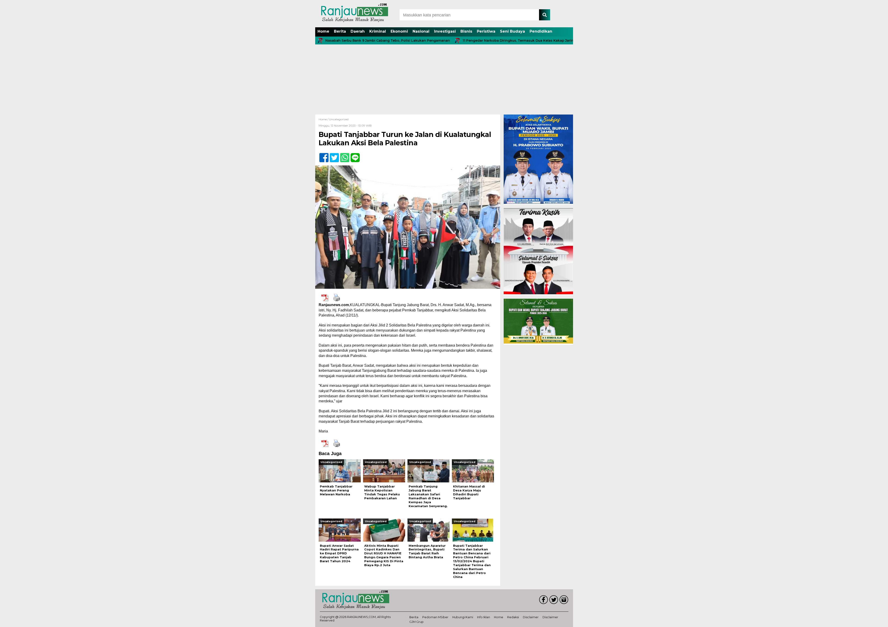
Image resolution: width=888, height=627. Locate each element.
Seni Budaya (512, 31)
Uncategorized (338, 119)
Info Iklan (483, 617)
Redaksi (513, 617)
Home (323, 31)
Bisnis (466, 31)
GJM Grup (416, 622)
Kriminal (377, 31)
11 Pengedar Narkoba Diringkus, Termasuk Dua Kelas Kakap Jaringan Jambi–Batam (502, 40)
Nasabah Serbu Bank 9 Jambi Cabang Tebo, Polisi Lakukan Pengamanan (357, 40)
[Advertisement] (444, 79)
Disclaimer (531, 617)
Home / (324, 119)
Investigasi (445, 31)
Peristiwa (486, 31)
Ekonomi (399, 31)
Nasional (421, 31)
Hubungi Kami (462, 617)
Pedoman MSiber (435, 617)
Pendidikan (541, 31)
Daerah (358, 31)
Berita (340, 31)
